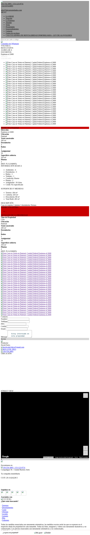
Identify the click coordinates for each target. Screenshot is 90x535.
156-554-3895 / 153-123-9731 (14, 468)
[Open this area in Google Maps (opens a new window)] (5, 456)
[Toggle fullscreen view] (85, 395)
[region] (45, 425)
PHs (3, 518)
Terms (76, 457)
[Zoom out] (85, 453)
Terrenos (5, 505)
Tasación (9, 18)
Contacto (9, 31)
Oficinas (5, 512)
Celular (3, 326)
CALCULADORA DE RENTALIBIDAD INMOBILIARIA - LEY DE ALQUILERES (39, 35)
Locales (5, 514)
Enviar (3, 339)
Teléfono (4, 321)
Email (3, 329)
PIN (2, 324)
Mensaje (4, 337)
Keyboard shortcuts (48, 457)
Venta (8, 25)
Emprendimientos (12, 29)
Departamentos (7, 508)
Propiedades (10, 27)
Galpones (5, 520)
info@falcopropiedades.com (11, 10)
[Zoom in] (85, 448)
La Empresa (10, 21)
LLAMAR (10, 16)
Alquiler (9, 23)
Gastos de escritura (13, 33)
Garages (5, 516)
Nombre (4, 319)
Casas (4, 510)
